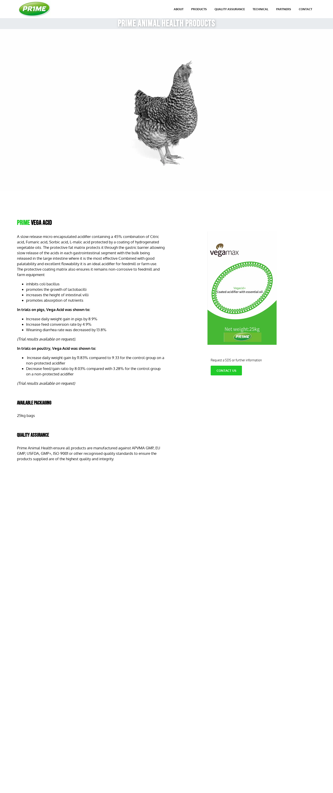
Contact (305, 9)
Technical (260, 9)
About (178, 9)
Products (199, 9)
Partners (283, 9)
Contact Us (226, 370)
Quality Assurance (230, 9)
